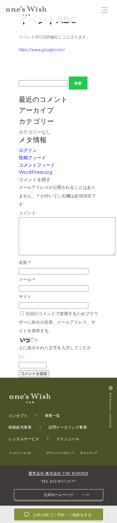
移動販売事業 (20, 427)
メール (27, 279)
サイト (25, 296)
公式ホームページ (58, 495)
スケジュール (67, 439)
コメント (27, 213)
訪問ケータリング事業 (68, 427)
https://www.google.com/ (42, 49)
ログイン (28, 150)
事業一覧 (52, 416)
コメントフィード (37, 165)
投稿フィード (32, 157)
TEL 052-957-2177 (58, 481)
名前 (25, 262)
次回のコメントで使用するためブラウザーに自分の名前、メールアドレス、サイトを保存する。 (58, 322)
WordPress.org (36, 172)
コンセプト (18, 416)
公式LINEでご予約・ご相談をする (62, 515)
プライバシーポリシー (60, 452)
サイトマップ (88, 452)
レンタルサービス (24, 439)
